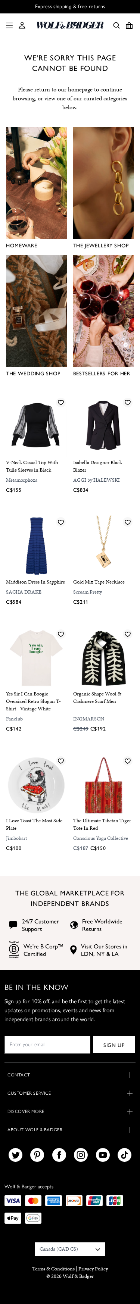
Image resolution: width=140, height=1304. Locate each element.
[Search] (116, 25)
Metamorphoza (21, 480)
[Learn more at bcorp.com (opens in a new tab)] (14, 949)
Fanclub (14, 718)
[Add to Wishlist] (61, 402)
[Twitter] (15, 1155)
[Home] (70, 25)
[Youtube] (103, 1155)
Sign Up (114, 1044)
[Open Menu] (8, 25)
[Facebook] (59, 1155)
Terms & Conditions (53, 1268)
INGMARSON (88, 718)
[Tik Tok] (124, 1155)
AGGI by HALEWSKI (96, 480)
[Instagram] (81, 1155)
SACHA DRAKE (23, 591)
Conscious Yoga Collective (100, 838)
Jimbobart (16, 838)
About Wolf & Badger (34, 1129)
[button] (22, 25)
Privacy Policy (93, 1268)
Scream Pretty (87, 591)
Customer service (29, 1093)
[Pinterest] (37, 1155)
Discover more (25, 1111)
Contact (18, 1075)
